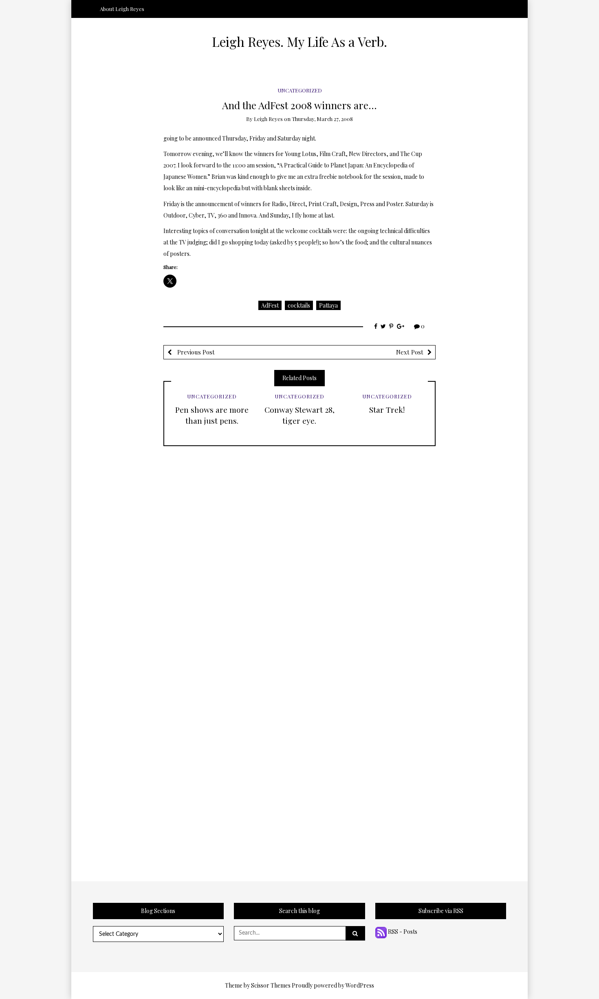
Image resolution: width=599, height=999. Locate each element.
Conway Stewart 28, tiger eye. (299, 415)
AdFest (270, 305)
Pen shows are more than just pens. (212, 415)
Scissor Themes (271, 985)
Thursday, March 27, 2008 (322, 118)
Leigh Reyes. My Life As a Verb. (299, 41)
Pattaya (328, 305)
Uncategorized (299, 90)
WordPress (360, 985)
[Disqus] (299, 548)
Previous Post (195, 352)
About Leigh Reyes (122, 8)
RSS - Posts (402, 931)
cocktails (299, 305)
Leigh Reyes (268, 118)
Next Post (409, 352)
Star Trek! (387, 409)
